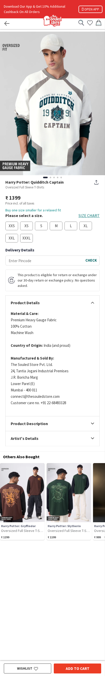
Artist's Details (24, 438)
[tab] (52, 303)
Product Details (25, 303)
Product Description (29, 424)
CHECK (91, 260)
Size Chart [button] (89, 215)
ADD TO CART (77, 668)
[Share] (96, 182)
